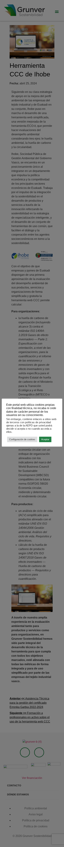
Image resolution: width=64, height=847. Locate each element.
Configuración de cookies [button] (22, 439)
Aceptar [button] (45, 439)
